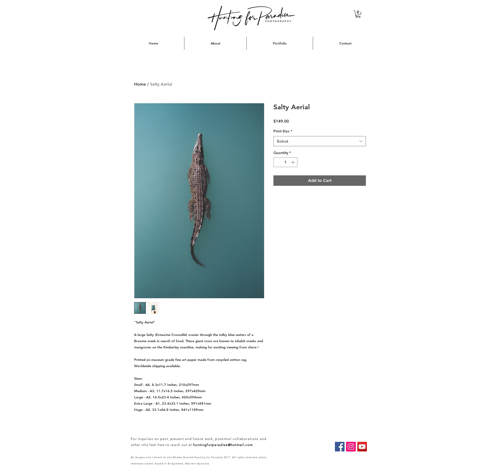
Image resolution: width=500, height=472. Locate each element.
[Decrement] (277, 162)
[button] (358, 14)
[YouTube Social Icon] (362, 446)
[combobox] (319, 141)
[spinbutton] (285, 162)
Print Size (282, 131)
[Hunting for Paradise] (340, 446)
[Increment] (293, 162)
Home (140, 84)
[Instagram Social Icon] (351, 446)
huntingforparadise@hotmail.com (223, 445)
